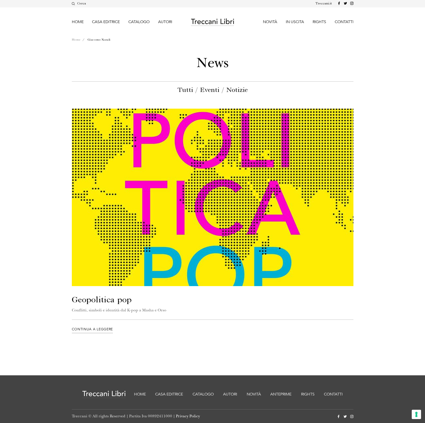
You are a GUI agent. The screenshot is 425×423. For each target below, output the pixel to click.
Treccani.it (324, 3)
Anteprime (280, 394)
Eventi (209, 90)
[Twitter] (344, 3)
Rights (319, 22)
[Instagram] (350, 3)
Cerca (81, 3)
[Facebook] (338, 3)
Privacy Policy (188, 416)
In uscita (295, 22)
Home (78, 22)
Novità (270, 22)
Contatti (344, 22)
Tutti (185, 90)
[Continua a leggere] (212, 197)
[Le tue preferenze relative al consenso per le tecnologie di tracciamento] (416, 414)
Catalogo (139, 22)
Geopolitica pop (102, 300)
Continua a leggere (92, 329)
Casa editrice (106, 22)
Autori (165, 22)
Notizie (237, 90)
